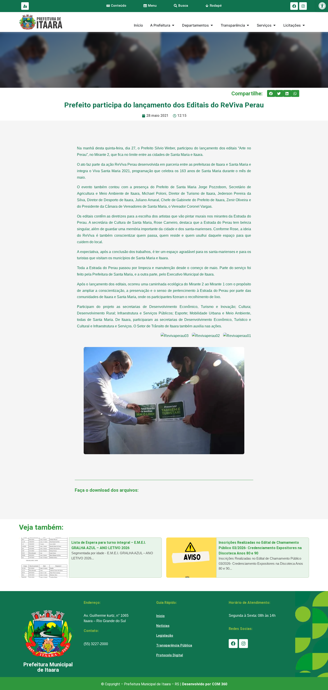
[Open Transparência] (248, 25)
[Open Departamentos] (212, 25)
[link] (322, 6)
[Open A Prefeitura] (173, 25)
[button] (271, 93)
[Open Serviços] (274, 25)
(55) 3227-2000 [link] (96, 644)
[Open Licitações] (303, 25)
